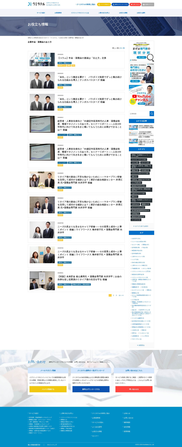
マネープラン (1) (136, 339)
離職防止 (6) (145, 204)
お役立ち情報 (123, 13)
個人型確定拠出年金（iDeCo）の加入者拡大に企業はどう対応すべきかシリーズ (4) (141, 313)
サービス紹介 (41, 13)
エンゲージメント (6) (138, 290)
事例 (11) (134, 196)
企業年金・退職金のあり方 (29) (141, 179)
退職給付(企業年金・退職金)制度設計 (81, 284)
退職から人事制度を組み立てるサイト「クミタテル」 (43, 38)
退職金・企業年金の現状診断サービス (40, 430)
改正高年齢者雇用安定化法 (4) (140, 210)
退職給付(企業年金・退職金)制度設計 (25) (141, 189)
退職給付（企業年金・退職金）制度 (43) (141, 166)
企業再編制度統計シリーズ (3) (140, 324)
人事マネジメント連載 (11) (139, 265)
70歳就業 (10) (136, 268)
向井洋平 (60, 87)
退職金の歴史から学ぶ (67, 422)
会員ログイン (149, 4)
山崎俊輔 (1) (135, 336)
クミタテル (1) (136, 220)
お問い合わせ (136, 4)
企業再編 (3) (135, 213)
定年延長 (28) (136, 247)
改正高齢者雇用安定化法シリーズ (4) (141, 306)
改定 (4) (134, 310)
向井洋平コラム (62, 65)
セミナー (95, 436)
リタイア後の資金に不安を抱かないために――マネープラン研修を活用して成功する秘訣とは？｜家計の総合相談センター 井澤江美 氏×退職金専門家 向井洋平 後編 (90, 180)
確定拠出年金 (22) (137, 250)
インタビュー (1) (144, 333)
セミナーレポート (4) (138, 207)
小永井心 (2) (135, 330)
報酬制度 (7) (135, 287)
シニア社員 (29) (136, 182)
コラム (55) (135, 162)
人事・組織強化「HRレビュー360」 (39, 422)
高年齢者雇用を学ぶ (66, 424)
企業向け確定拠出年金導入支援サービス (40, 426)
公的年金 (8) (135, 204)
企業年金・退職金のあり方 (64, 63)
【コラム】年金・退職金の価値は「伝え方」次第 (82, 58)
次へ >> (121, 295)
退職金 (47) (146, 244)
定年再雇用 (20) (136, 253)
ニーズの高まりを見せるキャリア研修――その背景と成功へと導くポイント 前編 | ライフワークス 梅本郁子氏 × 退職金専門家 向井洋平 (90, 254)
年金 (73, 65)
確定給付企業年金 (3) (138, 216)
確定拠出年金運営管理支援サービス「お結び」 (42, 428)
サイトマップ (52, 445)
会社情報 (127, 427)
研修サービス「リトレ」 (36, 433)
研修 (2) (144, 330)
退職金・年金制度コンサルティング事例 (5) (141, 302)
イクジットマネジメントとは (80, 13)
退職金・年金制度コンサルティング (39, 424)
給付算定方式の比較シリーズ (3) (141, 321)
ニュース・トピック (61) (139, 159)
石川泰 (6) (144, 287)
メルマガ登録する (105, 4)
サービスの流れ (97, 422)
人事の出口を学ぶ (104, 13)
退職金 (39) (135, 170)
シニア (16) (135, 259)
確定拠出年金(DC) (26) (138, 186)
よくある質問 (97, 427)
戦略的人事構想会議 (66, 430)
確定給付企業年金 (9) (138, 274)
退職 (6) (149, 290)
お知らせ (127, 413)
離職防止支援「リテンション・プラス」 (40, 419)
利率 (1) (134, 333)
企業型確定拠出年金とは (68, 426)
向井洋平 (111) (136, 238)
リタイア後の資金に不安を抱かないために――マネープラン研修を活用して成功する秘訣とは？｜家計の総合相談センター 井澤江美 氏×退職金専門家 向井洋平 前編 (90, 205)
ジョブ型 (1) (145, 336)
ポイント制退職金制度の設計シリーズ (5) (141, 295)
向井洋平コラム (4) (144, 310)
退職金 (69, 65)
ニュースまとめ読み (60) (139, 241)
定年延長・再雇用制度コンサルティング (40, 417)
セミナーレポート (62, 134)
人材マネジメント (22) (138, 193)
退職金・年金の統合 (66, 428)
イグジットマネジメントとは (69, 417)
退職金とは (64, 419)
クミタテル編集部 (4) (138, 318)
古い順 (122, 48)
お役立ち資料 (141, 13)
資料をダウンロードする (121, 4)
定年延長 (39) (145, 170)
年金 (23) (145, 247)
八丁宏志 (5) (135, 299)
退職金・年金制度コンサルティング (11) (141, 200)
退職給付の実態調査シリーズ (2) (141, 327)
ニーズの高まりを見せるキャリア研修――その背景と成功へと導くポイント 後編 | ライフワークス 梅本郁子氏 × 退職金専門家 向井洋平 (90, 229)
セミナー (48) (136, 244)
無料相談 (127, 422)
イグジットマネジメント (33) (140, 173)
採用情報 (127, 431)
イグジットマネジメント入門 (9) (141, 271)
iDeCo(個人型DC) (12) (138, 262)
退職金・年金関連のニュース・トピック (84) (141, 155)
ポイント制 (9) (147, 268)
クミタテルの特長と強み (86, 4)
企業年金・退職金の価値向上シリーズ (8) (141, 280)
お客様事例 (58, 13)
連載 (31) (134, 176)
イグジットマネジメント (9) (140, 277)
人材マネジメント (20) (138, 256)
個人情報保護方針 (34, 445)
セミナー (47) (145, 162)
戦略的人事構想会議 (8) (138, 284)
